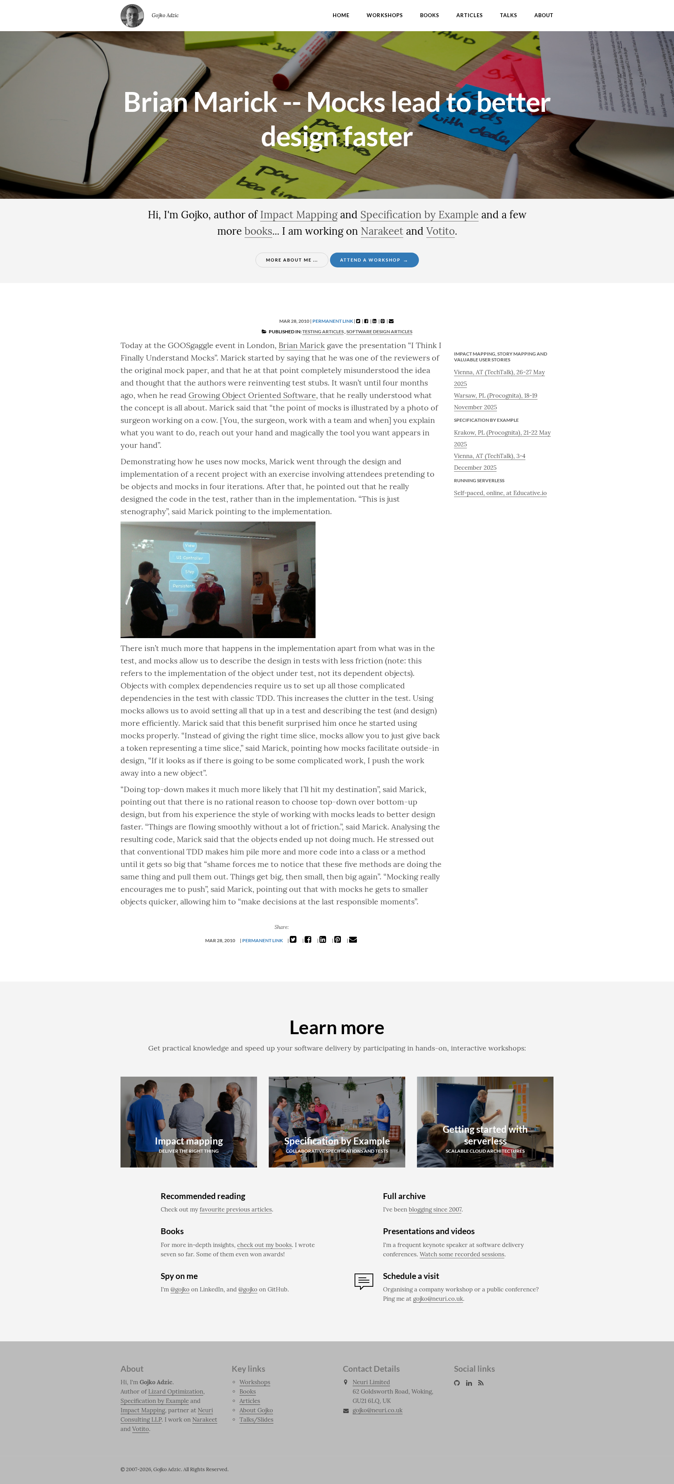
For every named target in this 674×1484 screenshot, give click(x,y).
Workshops (385, 15)
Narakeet (382, 231)
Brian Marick (301, 345)
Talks (508, 15)
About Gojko (256, 1410)
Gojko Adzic (132, 15)
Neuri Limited (371, 1382)
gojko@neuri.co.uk (438, 1298)
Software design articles (379, 331)
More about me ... (292, 259)
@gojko (180, 1289)
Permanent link (332, 321)
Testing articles (323, 331)
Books (429, 15)
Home (341, 15)
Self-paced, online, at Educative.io (500, 493)
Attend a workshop (374, 259)
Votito (440, 231)
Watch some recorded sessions (462, 1254)
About (543, 15)
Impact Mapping (298, 214)
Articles (469, 15)
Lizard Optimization (175, 1391)
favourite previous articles (236, 1209)
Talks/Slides (256, 1419)
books (258, 231)
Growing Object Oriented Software (252, 395)
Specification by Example (419, 214)
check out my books (264, 1245)
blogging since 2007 (435, 1209)
